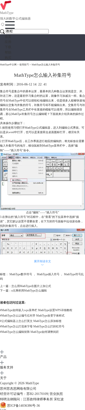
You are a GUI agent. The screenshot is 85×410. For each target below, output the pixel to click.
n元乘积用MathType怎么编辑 (29, 290)
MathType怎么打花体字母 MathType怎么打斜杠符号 (32, 326)
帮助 (8, 52)
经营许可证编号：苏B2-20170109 (24, 394)
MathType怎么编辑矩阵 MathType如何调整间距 (29, 331)
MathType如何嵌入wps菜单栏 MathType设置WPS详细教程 (36, 310)
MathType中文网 (8, 64)
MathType (14, 100)
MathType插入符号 (48, 274)
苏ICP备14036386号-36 (23, 405)
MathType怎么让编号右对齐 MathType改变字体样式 (32, 315)
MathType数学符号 (20, 274)
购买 (8, 57)
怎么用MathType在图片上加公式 (31, 286)
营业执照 (56, 394)
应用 (8, 42)
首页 (8, 36)
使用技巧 (24, 64)
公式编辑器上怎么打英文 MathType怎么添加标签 (31, 321)
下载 (8, 47)
